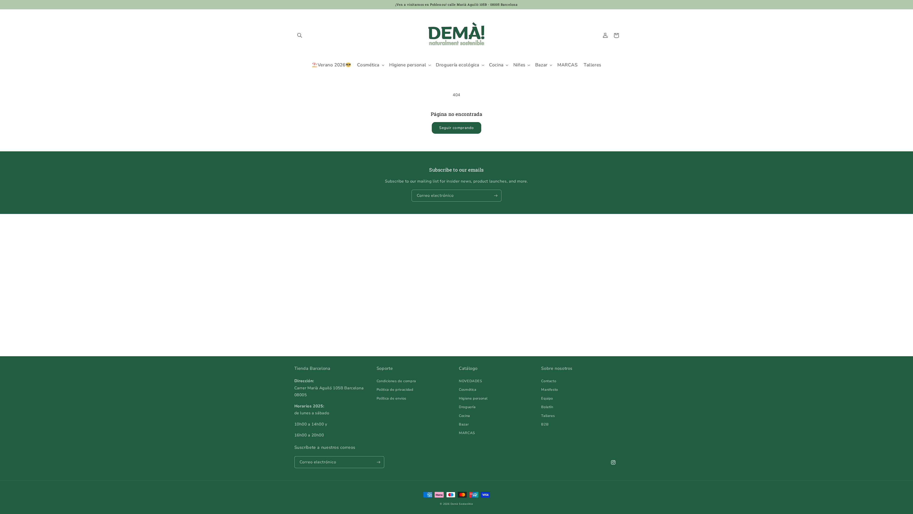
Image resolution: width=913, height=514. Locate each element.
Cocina (464, 415)
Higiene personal (473, 398)
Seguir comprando (456, 127)
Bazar (464, 424)
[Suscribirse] (495, 195)
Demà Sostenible (462, 504)
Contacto (548, 381)
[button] (299, 35)
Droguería (467, 407)
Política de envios (391, 398)
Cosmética (467, 389)
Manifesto (549, 389)
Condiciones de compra (396, 381)
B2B (545, 424)
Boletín (547, 407)
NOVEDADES (470, 381)
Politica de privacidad (395, 389)
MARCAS (467, 432)
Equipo (547, 398)
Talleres (548, 415)
